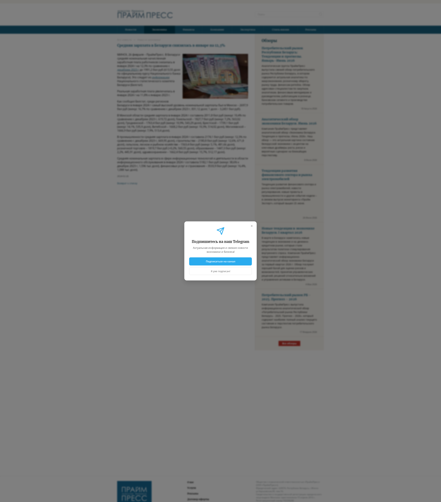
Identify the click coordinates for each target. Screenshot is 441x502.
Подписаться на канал (220, 261)
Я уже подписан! (220, 271)
